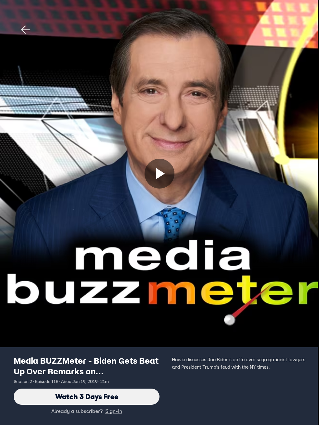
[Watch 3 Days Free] (159, 174)
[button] (26, 30)
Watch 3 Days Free (86, 396)
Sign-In (113, 411)
